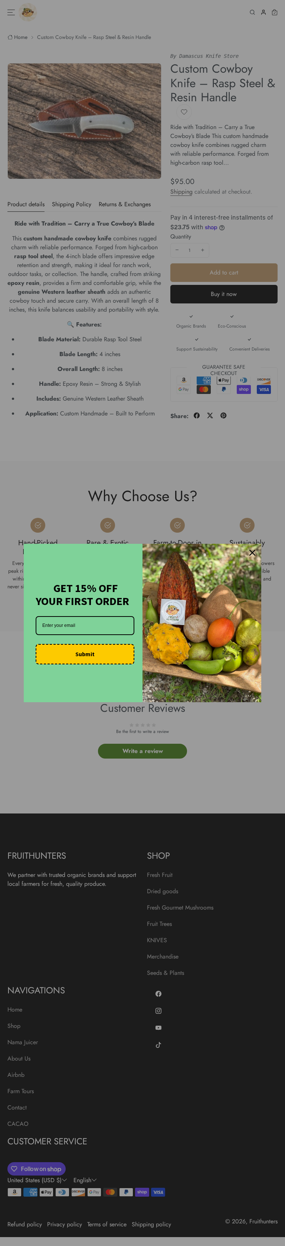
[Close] (252, 553)
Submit (85, 654)
